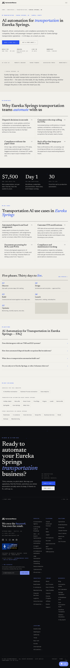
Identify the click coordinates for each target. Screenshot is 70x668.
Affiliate (48, 601)
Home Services (27, 415)
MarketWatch (54, 62)
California (36, 635)
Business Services (49, 415)
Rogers (45, 401)
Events (48, 604)
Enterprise (61, 527)
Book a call (48, 483)
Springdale (6, 405)
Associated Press (40, 62)
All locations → (37, 649)
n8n (47, 529)
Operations (61, 521)
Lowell (51, 401)
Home (3, 9)
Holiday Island (7, 401)
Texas (35, 637)
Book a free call (10, 42)
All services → (37, 572)
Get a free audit (29, 42)
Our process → (63, 276)
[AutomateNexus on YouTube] (13, 540)
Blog (59, 581)
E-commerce (16, 415)
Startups (5, 419)
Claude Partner (62, 530)
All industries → (38, 604)
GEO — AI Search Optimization (37, 536)
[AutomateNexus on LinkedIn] (3, 540)
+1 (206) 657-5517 (8, 533)
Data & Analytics (38, 566)
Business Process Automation (29, 391)
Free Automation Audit (61, 604)
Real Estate (6, 415)
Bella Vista (26, 405)
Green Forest (26, 401)
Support (48, 607)
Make (47, 532)
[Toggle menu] (66, 3)
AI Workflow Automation (10, 391)
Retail (59, 415)
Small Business (62, 524)
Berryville (17, 401)
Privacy (54, 659)
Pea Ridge (36, 401)
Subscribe (24, 573)
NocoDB (48, 540)
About (47, 581)
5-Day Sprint (62, 620)
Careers (48, 593)
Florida (35, 643)
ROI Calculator (62, 589)
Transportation (22, 9)
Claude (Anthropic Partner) (49, 524)
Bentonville (60, 401)
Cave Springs (16, 405)
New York (36, 640)
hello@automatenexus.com (10, 535)
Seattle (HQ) (37, 629)
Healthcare (36, 581)
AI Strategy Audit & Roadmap (36, 529)
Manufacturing (15, 419)
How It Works (62, 533)
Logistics (36, 598)
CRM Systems (50, 551)
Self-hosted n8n (50, 543)
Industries (10, 9)
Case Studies (50, 590)
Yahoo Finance (25, 62)
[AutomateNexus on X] (6, 540)
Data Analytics (45, 391)
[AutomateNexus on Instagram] (10, 540)
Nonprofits (38, 415)
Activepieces (50, 538)
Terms (61, 659)
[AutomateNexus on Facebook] (16, 540)
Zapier (48, 535)
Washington (36, 632)
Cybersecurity (37, 569)
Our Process (62, 541)
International (37, 646)
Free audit (48, 488)
